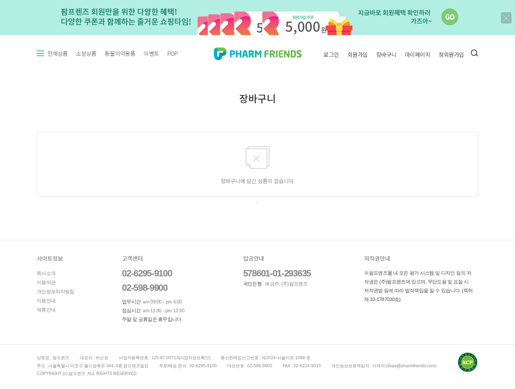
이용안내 (46, 300)
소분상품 (86, 54)
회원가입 (358, 55)
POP (172, 54)
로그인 (331, 55)
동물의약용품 (120, 54)
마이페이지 (418, 55)
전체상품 (57, 54)
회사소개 (46, 273)
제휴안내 (46, 310)
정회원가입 (451, 55)
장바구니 (386, 55)
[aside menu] (40, 53)
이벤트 (151, 54)
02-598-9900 (144, 287)
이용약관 (46, 282)
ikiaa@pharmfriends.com (411, 365)
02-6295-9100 (147, 273)
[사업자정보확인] (194, 357)
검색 (474, 53)
